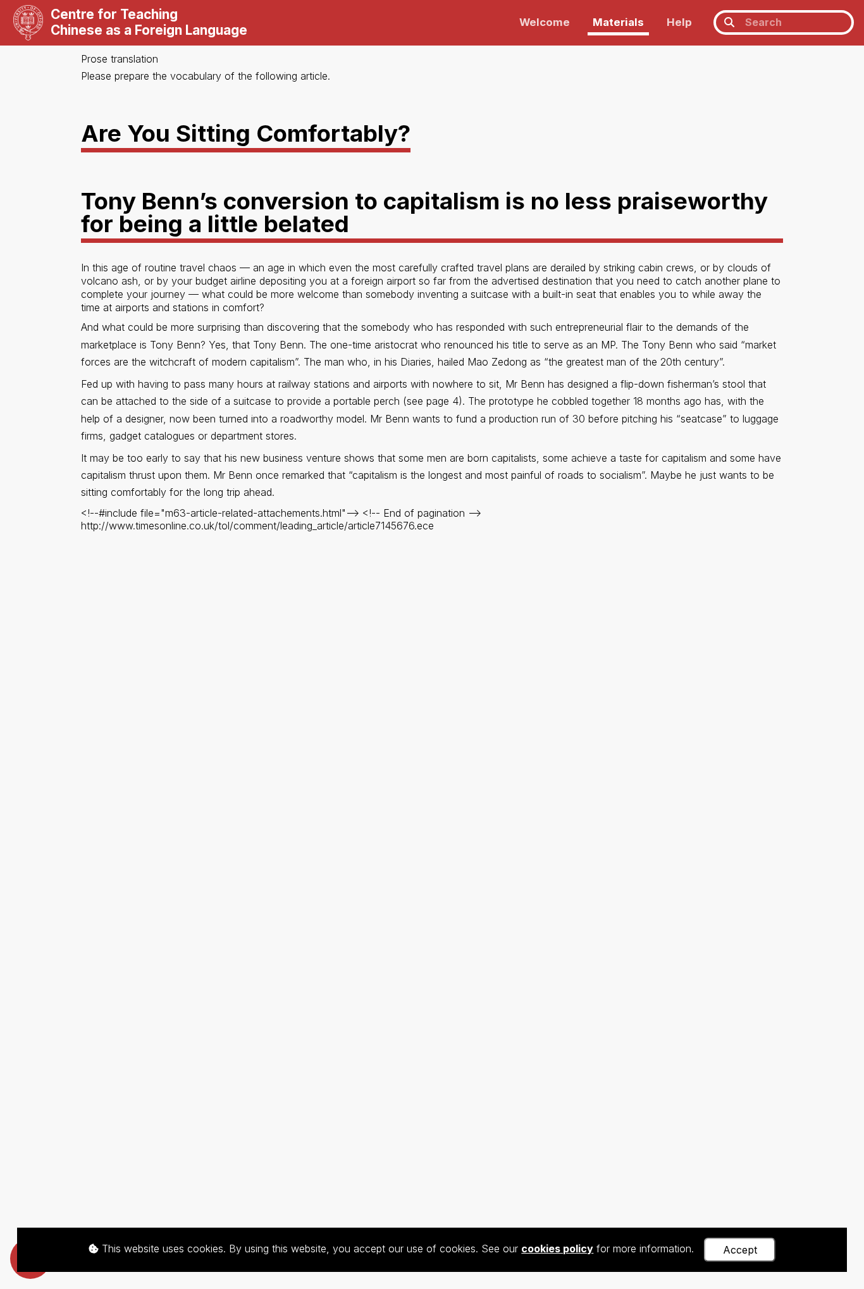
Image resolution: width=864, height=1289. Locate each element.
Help (679, 22)
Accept (740, 1249)
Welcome (544, 22)
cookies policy (557, 1248)
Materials (618, 22)
